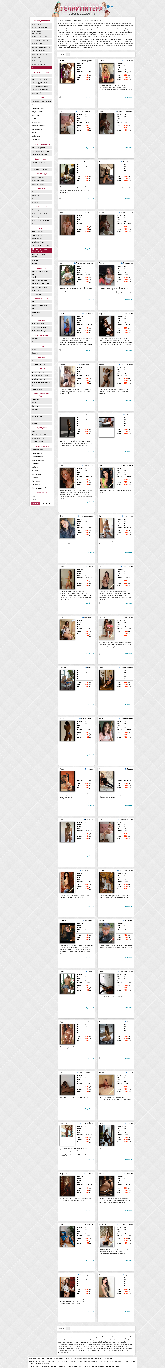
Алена (62, 567)
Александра (103, 1022)
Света (62, 314)
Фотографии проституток (44, 1366)
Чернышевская (127, 718)
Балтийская (36, 115)
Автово (34, 105)
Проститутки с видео (39, 37)
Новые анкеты (37, 43)
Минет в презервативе (40, 305)
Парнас (90, 971)
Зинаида (63, 668)
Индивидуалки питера (40, 28)
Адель (101, 162)
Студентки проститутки (40, 151)
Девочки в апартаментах (41, 47)
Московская (128, 314)
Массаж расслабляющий (40, 287)
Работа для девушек (39, 61)
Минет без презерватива (41, 302)
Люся (101, 819)
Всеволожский (37, 464)
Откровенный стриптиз (40, 375)
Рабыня (35, 409)
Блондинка (36, 192)
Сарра (62, 1022)
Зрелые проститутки (39, 154)
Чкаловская (128, 516)
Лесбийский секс (38, 242)
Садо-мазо (36, 399)
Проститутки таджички (40, 217)
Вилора (102, 61)
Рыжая (34, 199)
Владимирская (37, 129)
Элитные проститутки (40, 89)
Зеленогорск (36, 474)
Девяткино (129, 921)
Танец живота (37, 389)
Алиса (62, 971)
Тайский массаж (38, 294)
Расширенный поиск (39, 54)
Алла (101, 1275)
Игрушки (35, 260)
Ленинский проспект (125, 111)
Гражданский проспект (84, 263)
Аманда (102, 617)
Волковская (36, 132)
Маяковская (88, 465)
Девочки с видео (59, 1366)
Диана (62, 718)
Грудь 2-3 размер (38, 180)
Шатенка (35, 202)
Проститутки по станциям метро (93, 1366)
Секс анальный (37, 235)
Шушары (90, 212)
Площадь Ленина (126, 971)
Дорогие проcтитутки (39, 79)
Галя (100, 567)
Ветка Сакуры (37, 291)
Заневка (35, 471)
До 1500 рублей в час (39, 83)
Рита (61, 870)
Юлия (62, 1224)
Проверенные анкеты (74, 1366)
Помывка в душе (38, 438)
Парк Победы (128, 162)
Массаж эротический (39, 280)
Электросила (88, 162)
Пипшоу (35, 386)
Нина (101, 1123)
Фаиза (62, 769)
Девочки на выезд (38, 50)
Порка (34, 423)
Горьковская (36, 139)
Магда (101, 364)
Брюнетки (35, 195)
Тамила (102, 921)
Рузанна (102, 1072)
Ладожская (89, 819)
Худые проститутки (39, 162)
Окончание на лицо (39, 327)
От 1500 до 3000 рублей (40, 86)
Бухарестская (36, 122)
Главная (31, 1366)
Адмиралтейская (38, 108)
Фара (61, 819)
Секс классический (38, 232)
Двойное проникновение (41, 245)
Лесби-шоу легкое (38, 379)
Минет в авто (37, 309)
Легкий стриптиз (38, 372)
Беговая (34, 119)
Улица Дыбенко (127, 212)
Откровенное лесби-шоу (41, 382)
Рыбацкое (129, 415)
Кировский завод (126, 819)
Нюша (101, 212)
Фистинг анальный (39, 364)
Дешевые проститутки (40, 76)
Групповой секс (37, 238)
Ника (101, 111)
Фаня (101, 516)
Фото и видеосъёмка (39, 434)
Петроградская (127, 364)
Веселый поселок (38, 460)
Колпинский (36, 484)
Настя (62, 61)
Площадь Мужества (86, 415)
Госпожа (35, 406)
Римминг (35, 316)
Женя (101, 971)
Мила (62, 617)
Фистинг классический (40, 361)
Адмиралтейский (38, 453)
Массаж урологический (40, 284)
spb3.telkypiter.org (107, 1358)
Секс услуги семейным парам (40, 255)
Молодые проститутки (40, 148)
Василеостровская (38, 125)
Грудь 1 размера (38, 177)
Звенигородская (87, 61)
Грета (101, 465)
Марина (102, 314)
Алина (62, 162)
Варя (101, 668)
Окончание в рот (38, 324)
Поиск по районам (38, 64)
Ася (61, 263)
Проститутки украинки (40, 210)
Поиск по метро (37, 57)
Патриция (63, 1174)
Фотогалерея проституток (41, 40)
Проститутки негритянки (41, 220)
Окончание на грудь (39, 331)
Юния (62, 516)
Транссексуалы (37, 441)
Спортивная (128, 61)
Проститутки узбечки (39, 213)
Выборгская (36, 136)
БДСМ (34, 402)
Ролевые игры (37, 416)
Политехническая (86, 364)
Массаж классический (40, 271)
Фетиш (34, 263)
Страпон (35, 420)
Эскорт (34, 431)
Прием (34, 342)
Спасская (90, 769)
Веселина (63, 1123)
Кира (101, 718)
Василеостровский (38, 457)
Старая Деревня (127, 668)
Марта (62, 212)
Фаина (101, 1174)
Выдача (35, 338)
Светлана (63, 921)
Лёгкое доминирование (40, 413)
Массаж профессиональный (39, 276)
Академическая (37, 112)
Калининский (37, 477)
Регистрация (45, 503)
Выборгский (36, 467)
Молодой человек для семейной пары (40, 250)
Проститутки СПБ (38, 24)
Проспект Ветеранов (85, 111)
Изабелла (102, 1224)
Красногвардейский (39, 488)
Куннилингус (37, 312)
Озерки (90, 567)
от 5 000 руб (36, 93)
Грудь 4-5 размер (38, 184)
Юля (61, 111)
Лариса (101, 263)
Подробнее (88, 97)
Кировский (36, 481)
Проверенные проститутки (37, 32)
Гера (100, 769)
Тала (61, 1072)
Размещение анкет (38, 68)
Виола (101, 415)
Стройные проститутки (40, 166)
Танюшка (63, 465)
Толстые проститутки (39, 169)
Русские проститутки (39, 224)
